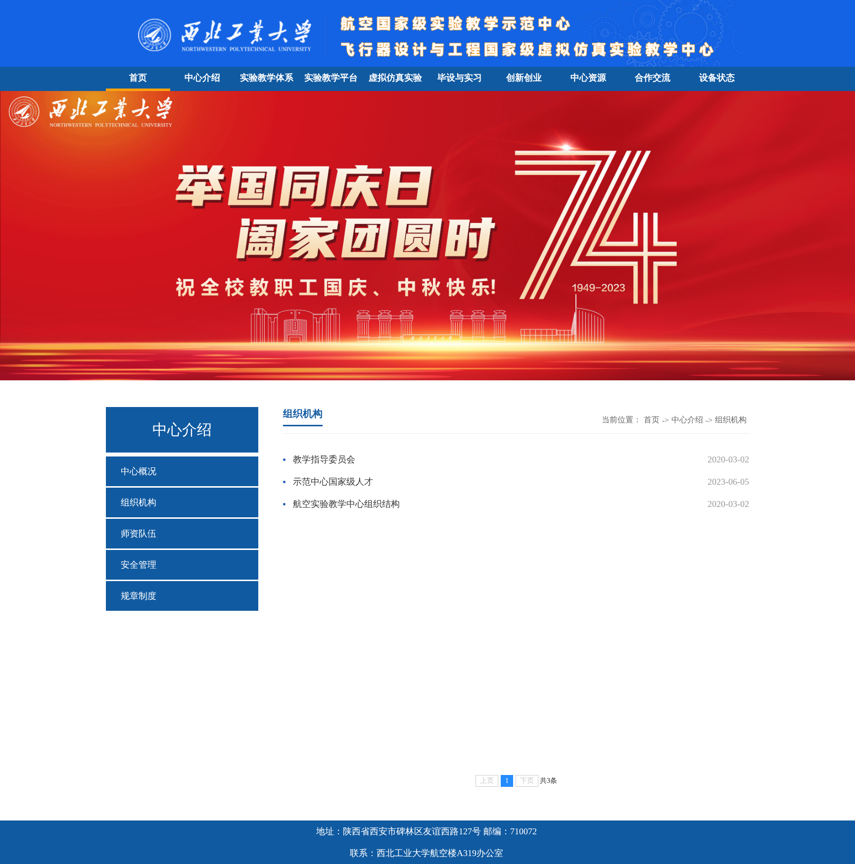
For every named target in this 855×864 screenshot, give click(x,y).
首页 (138, 78)
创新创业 (524, 78)
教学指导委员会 (324, 459)
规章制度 (138, 596)
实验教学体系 (266, 78)
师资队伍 (138, 534)
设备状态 (717, 78)
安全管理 (138, 565)
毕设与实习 (459, 78)
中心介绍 (202, 78)
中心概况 (138, 471)
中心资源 (588, 78)
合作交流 (652, 78)
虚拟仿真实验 (395, 78)
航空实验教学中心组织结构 (346, 504)
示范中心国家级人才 (333, 482)
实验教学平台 (331, 78)
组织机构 (138, 502)
